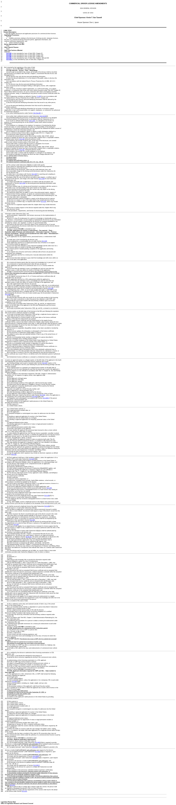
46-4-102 (13, 454)
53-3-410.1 (9, 59)
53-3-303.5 (36, 756)
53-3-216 (43, 201)
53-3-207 (44, 363)
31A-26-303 (43, 116)
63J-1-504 (42, 178)
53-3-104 (42, 395)
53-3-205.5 (46, 398)
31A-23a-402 (37, 113)
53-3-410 (8, 58)
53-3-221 (12, 785)
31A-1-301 (32, 121)
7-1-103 (39, 96)
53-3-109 (8, 53)
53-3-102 (21, 139)
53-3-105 (34, 174)
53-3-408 (8, 56)
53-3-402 (37, 742)
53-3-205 (8, 55)
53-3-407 (34, 396)
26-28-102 (29, 537)
